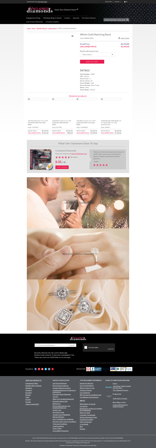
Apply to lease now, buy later (122, 387)
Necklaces (28, 388)
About (82, 400)
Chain (27, 397)
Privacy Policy (57, 428)
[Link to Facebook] (35, 369)
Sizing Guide (125, 38)
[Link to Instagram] (49, 369)
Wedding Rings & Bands (52, 18)
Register (108, 2)
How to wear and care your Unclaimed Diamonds (61, 407)
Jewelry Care (57, 410)
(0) (126, 2)
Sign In (117, 2)
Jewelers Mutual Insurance (62, 388)
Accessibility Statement (61, 431)
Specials (76, 18)
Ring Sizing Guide (58, 412)
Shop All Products (33, 380)
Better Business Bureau (61, 386)
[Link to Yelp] (52, 369)
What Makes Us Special (87, 404)
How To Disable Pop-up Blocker (63, 419)
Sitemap (82, 429)
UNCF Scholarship (86, 422)
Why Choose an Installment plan (90, 395)
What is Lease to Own (87, 388)
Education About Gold (60, 401)
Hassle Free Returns (86, 383)
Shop (33, 28)
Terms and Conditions (60, 424)
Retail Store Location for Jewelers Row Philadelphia (91, 409)
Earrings (28, 399)
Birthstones (57, 404)
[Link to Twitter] (45, 369)
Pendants (28, 390)
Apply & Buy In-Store (120, 398)
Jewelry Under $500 (32, 404)
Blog (81, 426)
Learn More (116, 386)
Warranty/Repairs (58, 417)
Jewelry (67, 18)
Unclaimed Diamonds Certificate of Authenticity (64, 391)
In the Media (84, 424)
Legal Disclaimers (58, 426)
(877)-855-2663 (42, 2)
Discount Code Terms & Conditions (64, 421)
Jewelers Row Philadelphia (61, 415)
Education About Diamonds (62, 394)
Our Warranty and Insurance (89, 397)
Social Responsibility (86, 419)
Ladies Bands (52, 28)
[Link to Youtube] (42, 369)
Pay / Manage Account (120, 390)
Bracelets (28, 393)
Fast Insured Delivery (87, 386)
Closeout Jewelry (52, 22)
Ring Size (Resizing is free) (89, 51)
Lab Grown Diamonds (34, 22)
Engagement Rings (33, 18)
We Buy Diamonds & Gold (88, 417)
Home (29, 28)
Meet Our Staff (85, 413)
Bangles (28, 395)
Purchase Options (89, 18)
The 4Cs (55, 397)
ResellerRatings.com (79, 154)
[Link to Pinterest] (39, 369)
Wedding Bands (42, 28)
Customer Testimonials (87, 415)
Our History (84, 406)
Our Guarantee (85, 393)
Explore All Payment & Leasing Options (120, 405)
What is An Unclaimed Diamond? (63, 399)
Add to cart (92, 62)
